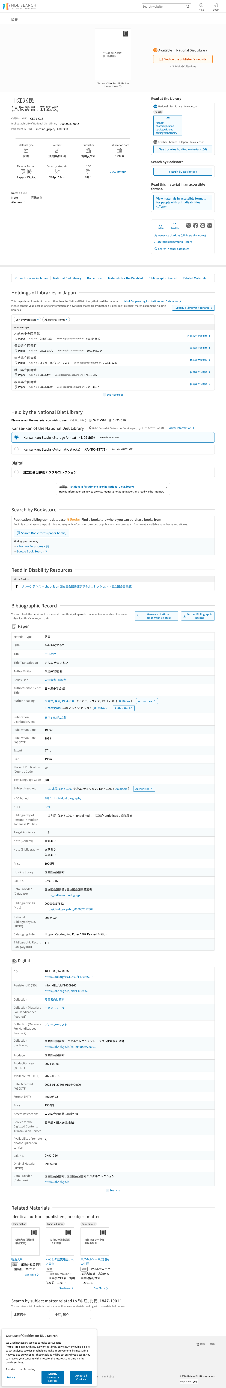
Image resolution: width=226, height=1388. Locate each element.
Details (11, 1377)
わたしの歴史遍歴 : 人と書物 (59, 1261)
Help (201, 9)
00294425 (100, 708)
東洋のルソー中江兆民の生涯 (95, 1261)
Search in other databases (173, 248)
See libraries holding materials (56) (183, 149)
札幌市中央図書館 (197, 336)
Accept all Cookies (81, 1377)
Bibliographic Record (162, 278)
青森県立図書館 (198, 348)
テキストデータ (54, 1008)
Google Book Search (30, 551)
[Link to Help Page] (120, 85)
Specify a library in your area (193, 307)
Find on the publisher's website (185, 59)
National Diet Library (67, 278)
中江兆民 (50, 654)
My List (160, 228)
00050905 (121, 788)
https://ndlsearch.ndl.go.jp (62, 895)
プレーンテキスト (56, 1024)
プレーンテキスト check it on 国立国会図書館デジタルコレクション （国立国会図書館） (77, 586)
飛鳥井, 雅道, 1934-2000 (60, 701)
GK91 (48, 807)
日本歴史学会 (53, 708)
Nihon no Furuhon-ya (31, 546)
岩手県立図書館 (198, 360)
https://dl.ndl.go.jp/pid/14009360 (66, 991)
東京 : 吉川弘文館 (56, 717)
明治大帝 (17, 1259)
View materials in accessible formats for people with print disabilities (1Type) (181, 202)
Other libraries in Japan (31, 278)
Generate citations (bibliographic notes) (182, 235)
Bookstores (95, 278)
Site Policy (108, 1376)
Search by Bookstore (183, 171)
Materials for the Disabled (125, 278)
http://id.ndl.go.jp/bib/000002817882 (69, 909)
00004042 (124, 701)
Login (216, 9)
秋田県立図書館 (198, 372)
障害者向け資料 (54, 999)
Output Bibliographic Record (175, 241)
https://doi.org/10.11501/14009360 (67, 976)
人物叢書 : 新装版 (56, 680)
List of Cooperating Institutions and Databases (150, 301)
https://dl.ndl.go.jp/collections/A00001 (70, 1046)
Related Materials (194, 278)
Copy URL (175, 228)
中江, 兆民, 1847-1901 (59, 788)
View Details (118, 172)
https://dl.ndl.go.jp (57, 1181)
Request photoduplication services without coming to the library (166, 128)
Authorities (145, 701)
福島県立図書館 (198, 384)
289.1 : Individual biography (63, 798)
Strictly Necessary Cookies (53, 1377)
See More (30, 1274)
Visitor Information (180, 428)
